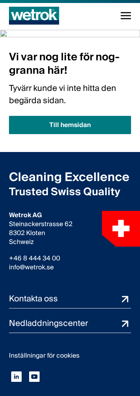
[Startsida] (34, 16)
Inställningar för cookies (44, 355)
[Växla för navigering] (126, 16)
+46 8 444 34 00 (34, 258)
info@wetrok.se (31, 267)
